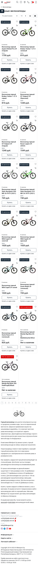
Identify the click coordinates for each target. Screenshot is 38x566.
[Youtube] (10, 528)
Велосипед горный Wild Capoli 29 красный (27, 239)
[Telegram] (4, 528)
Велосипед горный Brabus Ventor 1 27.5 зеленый (27, 49)
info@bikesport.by (7, 525)
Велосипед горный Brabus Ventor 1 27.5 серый (9, 96)
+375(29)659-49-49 (7, 518)
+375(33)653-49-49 (7, 521)
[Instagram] (7, 528)
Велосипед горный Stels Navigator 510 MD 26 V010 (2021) (27, 191)
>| (36, 403)
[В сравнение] (16, 25)
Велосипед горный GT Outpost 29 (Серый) (9, 144)
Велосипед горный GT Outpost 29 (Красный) (27, 96)
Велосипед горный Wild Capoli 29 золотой (9, 239)
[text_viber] (2, 528)
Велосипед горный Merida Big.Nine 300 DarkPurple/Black (9, 383)
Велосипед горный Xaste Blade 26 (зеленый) (27, 286)
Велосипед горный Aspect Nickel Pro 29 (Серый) (9, 49)
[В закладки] (16, 21)
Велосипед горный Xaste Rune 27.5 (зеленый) (9, 335)
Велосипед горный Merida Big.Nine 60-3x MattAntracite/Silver (27, 335)
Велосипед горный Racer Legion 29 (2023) (27, 144)
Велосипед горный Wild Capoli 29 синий (9, 286)
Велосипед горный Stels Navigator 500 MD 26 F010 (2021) (9, 191)
